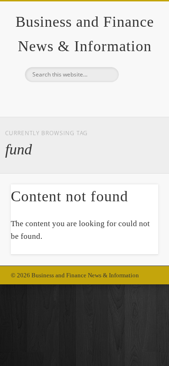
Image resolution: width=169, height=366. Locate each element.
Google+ (83, 98)
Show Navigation (136, 84)
